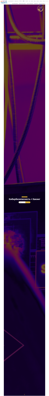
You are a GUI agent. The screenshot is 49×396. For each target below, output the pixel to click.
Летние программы (41, 3)
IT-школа (4, 2)
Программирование (15, 3)
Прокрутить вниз (24, 394)
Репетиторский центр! (30, 3)
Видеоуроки (36, 3)
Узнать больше (28, 202)
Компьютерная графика (22, 3)
